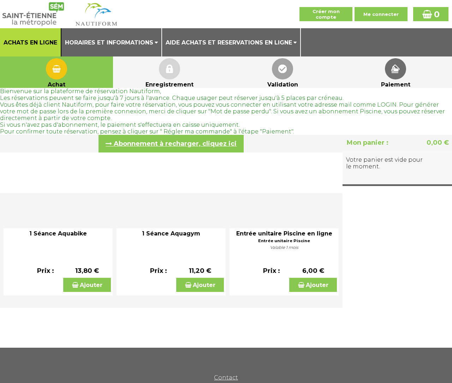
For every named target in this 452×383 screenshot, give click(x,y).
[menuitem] (30, 42)
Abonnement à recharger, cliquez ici (175, 144)
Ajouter (91, 285)
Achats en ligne (30, 42)
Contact (226, 377)
